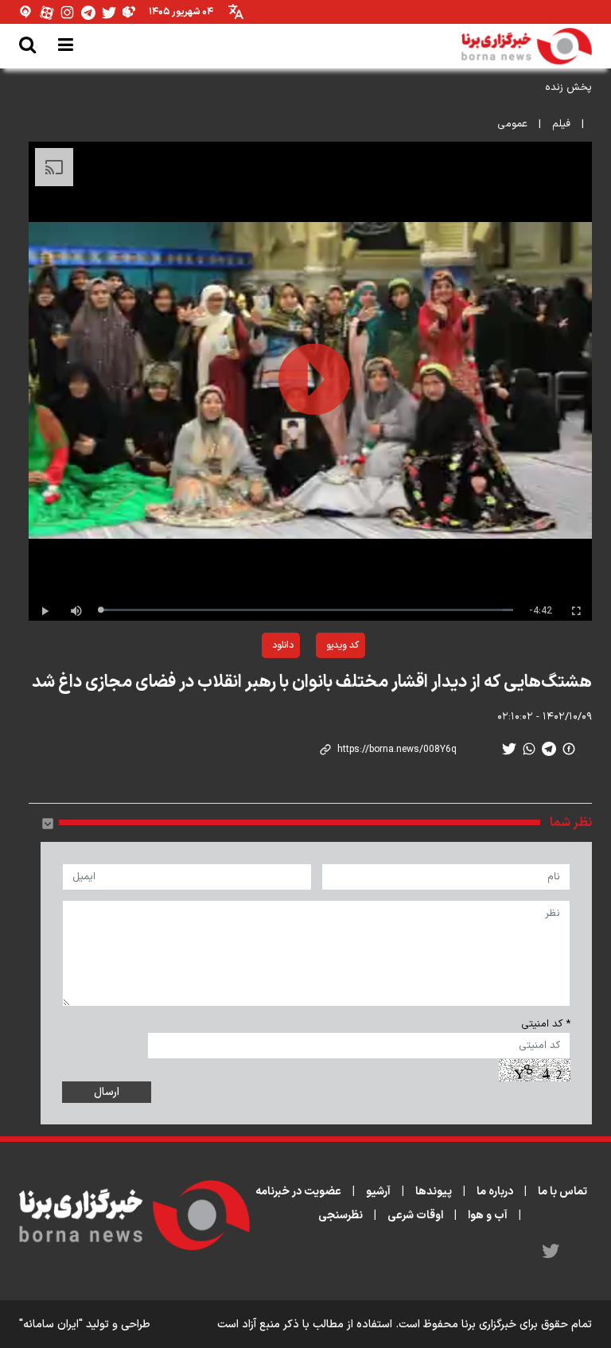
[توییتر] (109, 12)
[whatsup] (529, 749)
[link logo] (526, 46)
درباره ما (495, 1191)
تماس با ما (562, 1191)
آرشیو (378, 1191)
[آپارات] (47, 12)
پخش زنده (568, 87)
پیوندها (433, 1191)
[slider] (306, 610)
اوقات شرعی (415, 1215)
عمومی (512, 124)
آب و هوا (488, 1215)
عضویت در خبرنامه (298, 1191)
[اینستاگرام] (67, 12)
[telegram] (549, 749)
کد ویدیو (342, 645)
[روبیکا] (130, 12)
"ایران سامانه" (51, 1324)
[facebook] (569, 749)
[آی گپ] (26, 12)
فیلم (561, 124)
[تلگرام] (88, 12)
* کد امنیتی (545, 1024)
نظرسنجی (340, 1215)
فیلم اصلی (244, 687)
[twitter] (509, 749)
